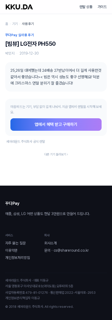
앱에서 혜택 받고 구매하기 (56, 124)
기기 (15, 24)
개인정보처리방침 (17, 258)
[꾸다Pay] (19, 7)
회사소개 (50, 243)
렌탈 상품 (85, 7)
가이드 (102, 7)
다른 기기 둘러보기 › (56, 154)
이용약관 (11, 250)
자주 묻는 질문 (15, 243)
